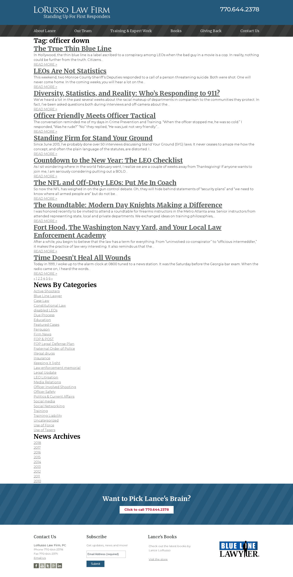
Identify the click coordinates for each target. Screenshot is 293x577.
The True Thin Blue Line (72, 49)
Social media (44, 401)
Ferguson (42, 329)
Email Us (40, 558)
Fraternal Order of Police (54, 349)
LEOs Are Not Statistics (70, 71)
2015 (37, 457)
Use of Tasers (44, 430)
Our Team (83, 31)
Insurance (42, 358)
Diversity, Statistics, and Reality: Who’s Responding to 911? (127, 93)
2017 (37, 448)
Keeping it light (47, 363)
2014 (37, 462)
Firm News (42, 334)
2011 (37, 476)
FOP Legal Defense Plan (54, 344)
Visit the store (158, 559)
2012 (37, 471)
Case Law (41, 301)
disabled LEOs (45, 310)
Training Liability (48, 416)
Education (42, 320)
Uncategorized (46, 420)
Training (41, 411)
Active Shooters (47, 291)
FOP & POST (44, 339)
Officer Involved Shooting (55, 387)
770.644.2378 (239, 9)
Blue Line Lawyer (48, 296)
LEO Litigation (46, 377)
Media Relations (47, 382)
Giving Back (211, 31)
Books (176, 31)
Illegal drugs (44, 353)
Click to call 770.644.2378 (146, 510)
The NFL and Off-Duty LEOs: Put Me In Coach (105, 183)
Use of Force (44, 425)
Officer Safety (44, 392)
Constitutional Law (50, 305)
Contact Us (249, 31)
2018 (37, 443)
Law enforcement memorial (57, 368)
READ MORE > (45, 64)
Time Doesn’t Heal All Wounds (82, 258)
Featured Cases (46, 325)
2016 (37, 452)
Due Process (44, 315)
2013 (37, 467)
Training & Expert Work (131, 31)
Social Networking (49, 406)
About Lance (45, 31)
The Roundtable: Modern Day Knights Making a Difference (128, 205)
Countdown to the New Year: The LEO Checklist (108, 160)
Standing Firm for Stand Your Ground (93, 138)
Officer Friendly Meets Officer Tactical (95, 116)
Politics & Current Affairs (54, 396)
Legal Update (45, 372)
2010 (37, 481)
